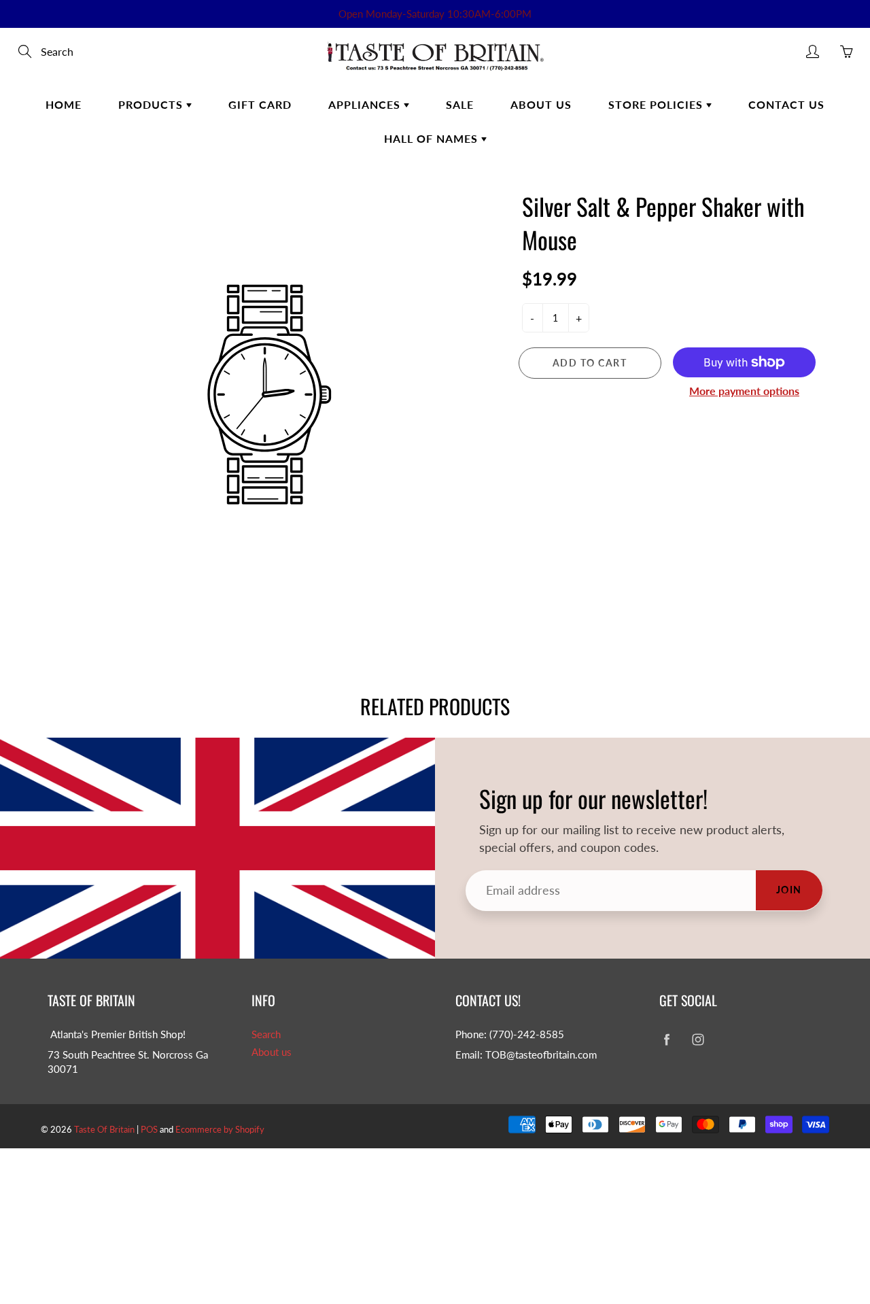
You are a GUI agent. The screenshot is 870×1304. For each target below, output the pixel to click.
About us (271, 1052)
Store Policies (657, 104)
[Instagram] (698, 1040)
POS (149, 1129)
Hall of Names (432, 138)
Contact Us (786, 104)
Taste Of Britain (105, 1129)
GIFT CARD (260, 104)
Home (64, 104)
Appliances (366, 104)
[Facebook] (666, 1040)
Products (152, 104)
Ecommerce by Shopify (219, 1129)
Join (789, 889)
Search (266, 1034)
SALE (460, 104)
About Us (541, 104)
